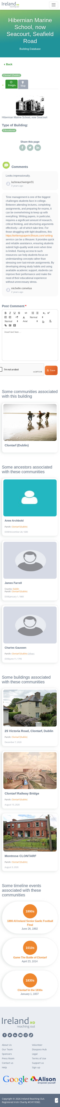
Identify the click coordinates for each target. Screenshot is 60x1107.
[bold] (5, 313)
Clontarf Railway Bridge (22, 793)
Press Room (8, 1058)
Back (9, 64)
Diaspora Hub (39, 1049)
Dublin (16, 588)
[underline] (14, 313)
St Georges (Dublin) (38, 613)
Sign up (36, 1067)
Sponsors (7, 1053)
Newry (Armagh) (38, 632)
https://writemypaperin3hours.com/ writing (29, 235)
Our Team (7, 1049)
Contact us (7, 1062)
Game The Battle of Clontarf (30, 957)
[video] (14, 325)
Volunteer (37, 1044)
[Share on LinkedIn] (38, 147)
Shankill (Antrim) (38, 648)
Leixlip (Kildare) (38, 638)
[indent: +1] (10, 317)
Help (4, 1067)
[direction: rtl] (17, 317)
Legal (35, 1053)
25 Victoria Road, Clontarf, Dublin (29, 731)
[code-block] (26, 313)
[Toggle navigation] (53, 5)
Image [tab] (11, 85)
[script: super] (48, 313)
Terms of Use (39, 1058)
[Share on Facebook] (22, 147)
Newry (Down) (37, 643)
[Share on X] (30, 147)
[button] (24, 317)
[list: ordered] (33, 313)
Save (52, 370)
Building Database (30, 49)
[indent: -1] (5, 317)
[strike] (19, 313)
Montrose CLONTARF (20, 856)
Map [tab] (23, 85)
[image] (10, 325)
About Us (7, 1044)
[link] (5, 325)
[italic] (10, 313)
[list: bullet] (37, 313)
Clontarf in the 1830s (30, 990)
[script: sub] (44, 313)
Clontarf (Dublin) (11, 75)
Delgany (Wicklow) (39, 627)
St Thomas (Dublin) (38, 621)
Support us (38, 1062)
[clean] (50, 321)
